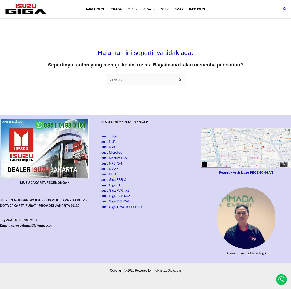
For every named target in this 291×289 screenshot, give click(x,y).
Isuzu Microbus (111, 152)
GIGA (147, 9)
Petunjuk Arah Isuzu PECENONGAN (246, 172)
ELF (131, 9)
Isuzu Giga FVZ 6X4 (115, 201)
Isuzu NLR (108, 141)
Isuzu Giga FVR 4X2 (115, 190)
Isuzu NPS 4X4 (111, 163)
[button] (135, 9)
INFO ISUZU (197, 9)
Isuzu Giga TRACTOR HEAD (121, 207)
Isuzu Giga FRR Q (114, 179)
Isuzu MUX (108, 174)
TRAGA (116, 9)
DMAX (178, 9)
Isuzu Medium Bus (114, 158)
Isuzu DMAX (109, 169)
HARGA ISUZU (95, 9)
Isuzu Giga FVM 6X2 (115, 196)
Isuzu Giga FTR (112, 185)
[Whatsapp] (281, 279)
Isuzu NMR (109, 147)
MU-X (165, 9)
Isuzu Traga (109, 136)
